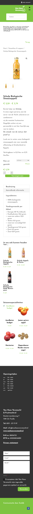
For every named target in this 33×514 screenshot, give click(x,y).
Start (5, 48)
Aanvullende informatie (15, 190)
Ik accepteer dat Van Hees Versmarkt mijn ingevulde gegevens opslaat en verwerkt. (15, 482)
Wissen (27, 164)
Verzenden (24, 489)
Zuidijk (21, 503)
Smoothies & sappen (16, 48)
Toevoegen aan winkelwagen (17, 176)
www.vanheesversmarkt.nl (13, 431)
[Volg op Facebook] (28, 508)
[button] (26, 58)
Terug (27, 42)
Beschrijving (10, 187)
